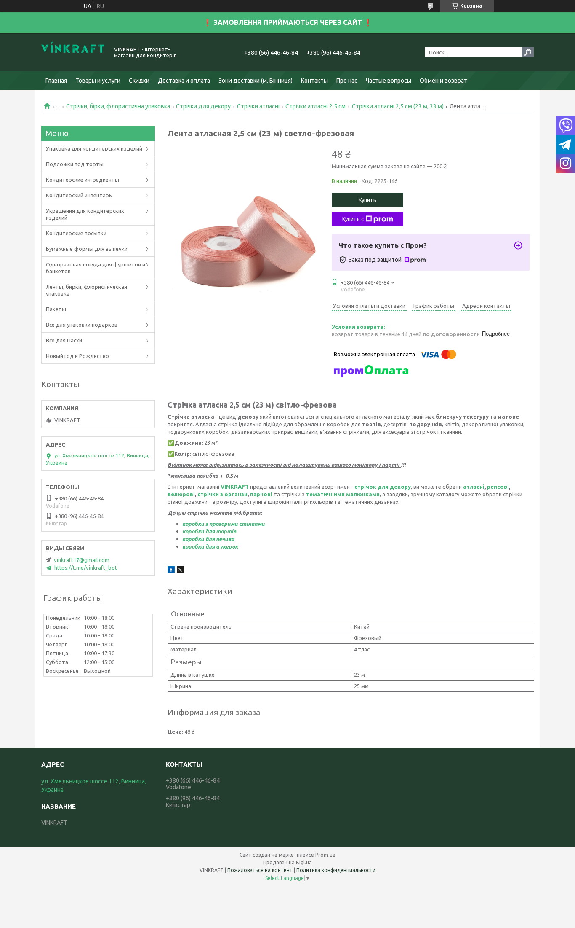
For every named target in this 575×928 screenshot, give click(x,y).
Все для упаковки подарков (81, 325)
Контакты (314, 80)
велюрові (181, 494)
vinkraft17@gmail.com (81, 560)
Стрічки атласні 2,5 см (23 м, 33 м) (398, 106)
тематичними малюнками (343, 494)
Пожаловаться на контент (260, 870)
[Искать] (528, 52)
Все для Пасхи (64, 340)
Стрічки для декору (203, 106)
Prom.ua (325, 855)
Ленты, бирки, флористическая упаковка (86, 290)
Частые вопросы (388, 80)
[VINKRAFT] (72, 52)
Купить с (353, 219)
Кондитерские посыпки (76, 233)
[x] (180, 571)
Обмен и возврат (443, 80)
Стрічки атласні (258, 106)
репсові (498, 487)
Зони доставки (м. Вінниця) (255, 80)
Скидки (139, 80)
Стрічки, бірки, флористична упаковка (118, 106)
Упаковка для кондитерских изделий (94, 148)
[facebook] (171, 571)
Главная (56, 80)
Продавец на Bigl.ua (287, 862)
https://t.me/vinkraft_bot (85, 567)
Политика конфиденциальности (335, 870)
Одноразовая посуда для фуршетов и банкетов (95, 267)
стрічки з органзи (222, 494)
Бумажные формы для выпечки (87, 249)
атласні (473, 487)
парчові (261, 494)
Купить (367, 200)
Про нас (346, 80)
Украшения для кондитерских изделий (85, 214)
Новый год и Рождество (77, 356)
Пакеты (56, 309)
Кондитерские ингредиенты (82, 180)
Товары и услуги (97, 80)
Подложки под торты (75, 164)
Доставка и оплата (184, 80)
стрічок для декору (382, 487)
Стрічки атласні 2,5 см (315, 106)
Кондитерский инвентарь (79, 195)
